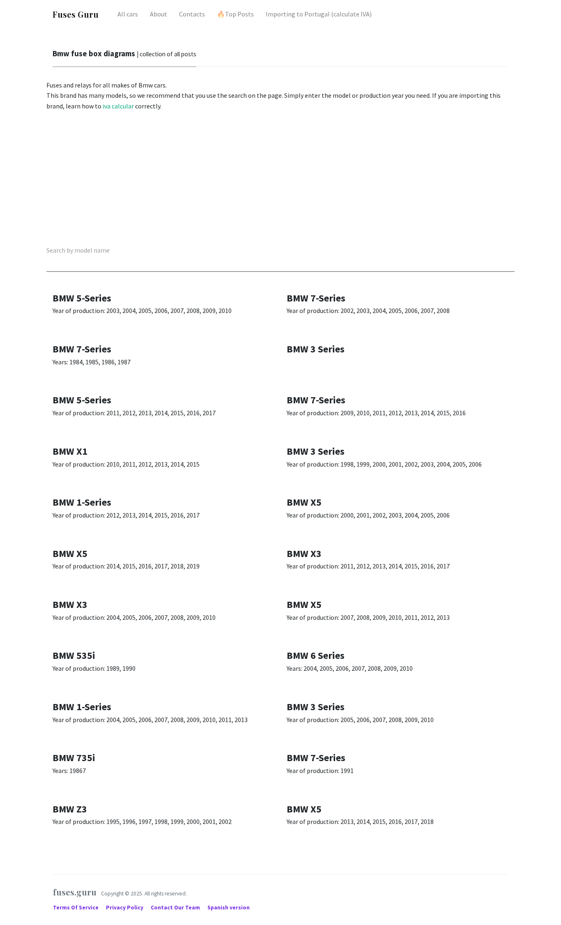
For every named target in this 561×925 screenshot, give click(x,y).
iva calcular (118, 106)
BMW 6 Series (316, 655)
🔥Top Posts (235, 14)
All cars (127, 14)
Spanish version (228, 907)
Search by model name (78, 250)
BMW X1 (70, 451)
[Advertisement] (280, 179)
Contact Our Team (175, 907)
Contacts (192, 14)
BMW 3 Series (316, 349)
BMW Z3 (70, 809)
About (158, 14)
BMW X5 (304, 502)
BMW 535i (74, 655)
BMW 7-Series (316, 298)
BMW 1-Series (82, 502)
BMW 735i (74, 757)
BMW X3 (304, 553)
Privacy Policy (125, 907)
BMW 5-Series (82, 298)
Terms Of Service (76, 907)
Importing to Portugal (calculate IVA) (319, 14)
